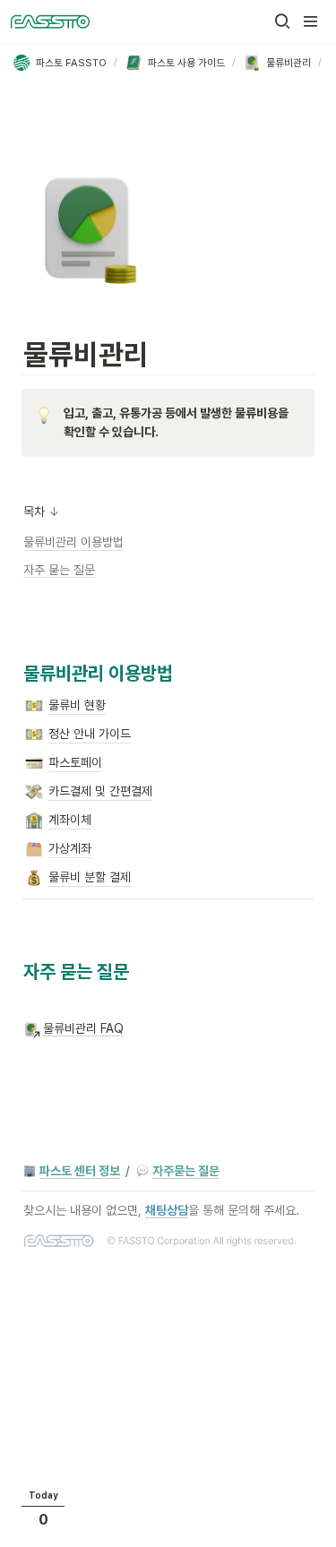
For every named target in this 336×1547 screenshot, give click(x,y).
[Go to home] (50, 21)
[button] (282, 21)
